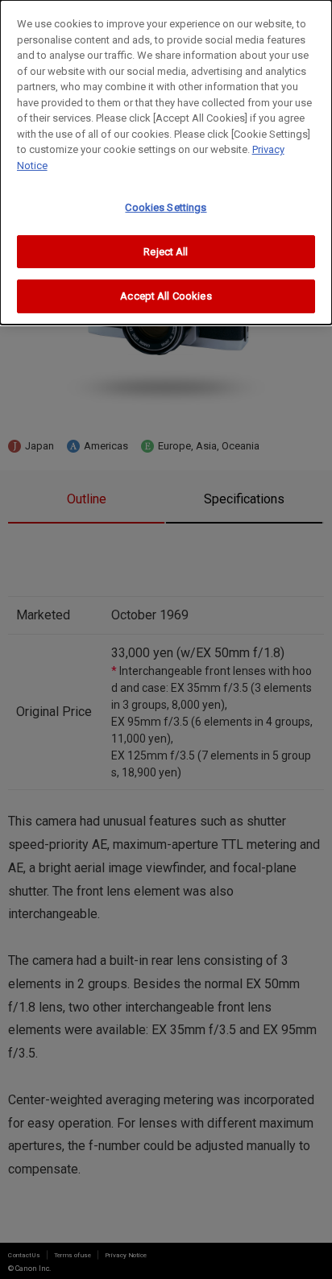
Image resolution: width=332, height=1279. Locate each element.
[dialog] (166, 162)
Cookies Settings (165, 207)
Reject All (165, 252)
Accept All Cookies (165, 296)
